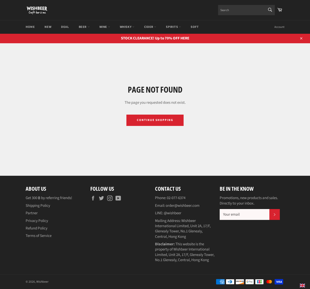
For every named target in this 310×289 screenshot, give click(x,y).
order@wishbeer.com (182, 205)
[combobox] (246, 10)
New (47, 27)
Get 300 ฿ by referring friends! (49, 198)
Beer (83, 27)
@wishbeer (172, 213)
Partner (32, 213)
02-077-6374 (176, 198)
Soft (195, 27)
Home (30, 27)
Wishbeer (42, 281)
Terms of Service (39, 235)
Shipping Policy (38, 205)
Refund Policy (36, 228)
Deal (65, 27)
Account (279, 27)
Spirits (172, 27)
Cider (149, 27)
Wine (103, 27)
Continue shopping (155, 120)
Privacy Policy (37, 221)
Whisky (126, 27)
